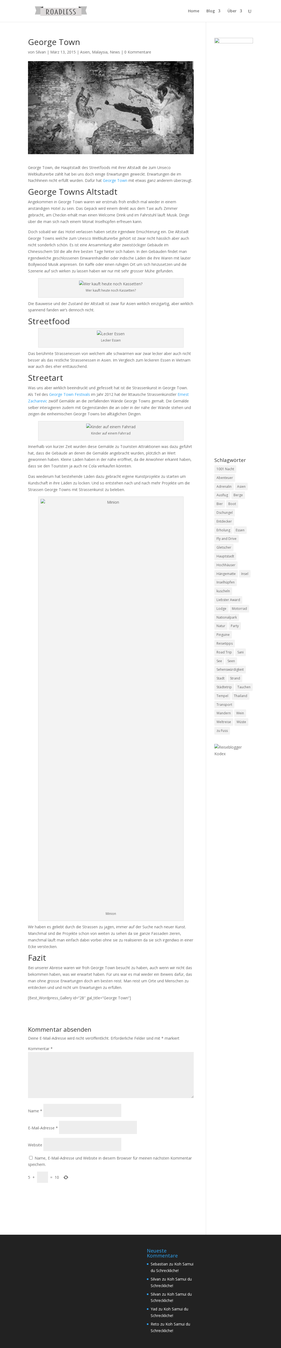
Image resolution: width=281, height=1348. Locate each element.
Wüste (241, 722)
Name (35, 1110)
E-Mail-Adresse (43, 1127)
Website (35, 1144)
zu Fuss (222, 730)
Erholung (223, 530)
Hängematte (226, 573)
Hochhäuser (226, 565)
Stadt (220, 678)
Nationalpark (227, 617)
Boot (232, 503)
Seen (231, 661)
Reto (155, 1324)
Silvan (41, 52)
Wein (240, 713)
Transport (224, 704)
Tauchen (244, 687)
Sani (240, 652)
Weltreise (224, 722)
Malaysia (100, 52)
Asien (85, 52)
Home (193, 11)
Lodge (221, 608)
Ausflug (222, 495)
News (115, 52)
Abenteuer (225, 477)
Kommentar (40, 1048)
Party (235, 626)
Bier (220, 503)
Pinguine (223, 634)
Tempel (222, 695)
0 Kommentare (137, 52)
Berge (238, 495)
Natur (221, 626)
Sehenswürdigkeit (230, 669)
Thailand (240, 695)
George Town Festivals (69, 394)
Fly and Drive (227, 538)
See (219, 661)
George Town (115, 180)
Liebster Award (228, 599)
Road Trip (224, 652)
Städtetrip (224, 687)
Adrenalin (224, 486)
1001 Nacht (225, 469)
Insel (244, 573)
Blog (210, 11)
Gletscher (224, 547)
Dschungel (225, 512)
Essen (240, 530)
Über (232, 11)
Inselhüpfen (226, 582)
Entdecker (224, 521)
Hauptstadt (225, 556)
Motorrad (239, 608)
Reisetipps (225, 643)
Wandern (224, 713)
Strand (235, 678)
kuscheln (223, 591)
